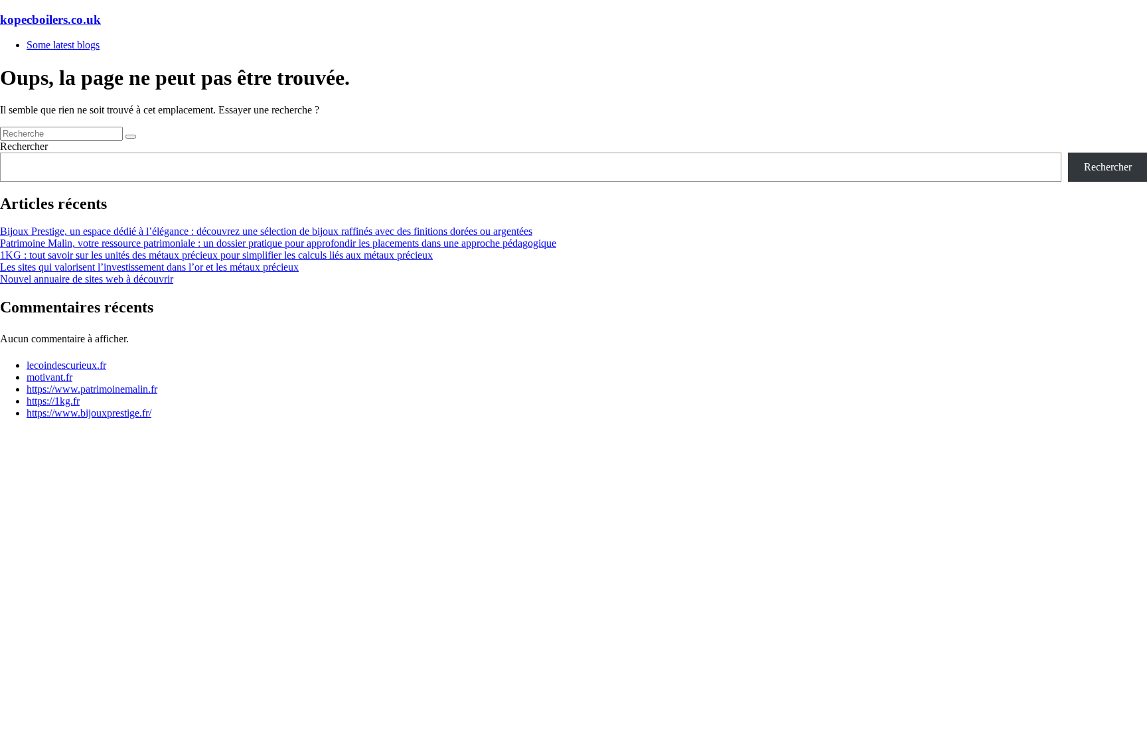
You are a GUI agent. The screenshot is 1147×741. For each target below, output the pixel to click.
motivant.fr (49, 377)
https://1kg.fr (53, 401)
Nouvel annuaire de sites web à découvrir (86, 279)
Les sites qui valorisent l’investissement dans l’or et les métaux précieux (149, 267)
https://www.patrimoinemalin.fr (92, 389)
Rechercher (24, 146)
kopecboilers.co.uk (50, 20)
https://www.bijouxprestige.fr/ (89, 413)
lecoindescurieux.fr (66, 365)
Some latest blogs (63, 44)
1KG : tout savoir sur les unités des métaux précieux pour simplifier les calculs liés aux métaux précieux (216, 255)
